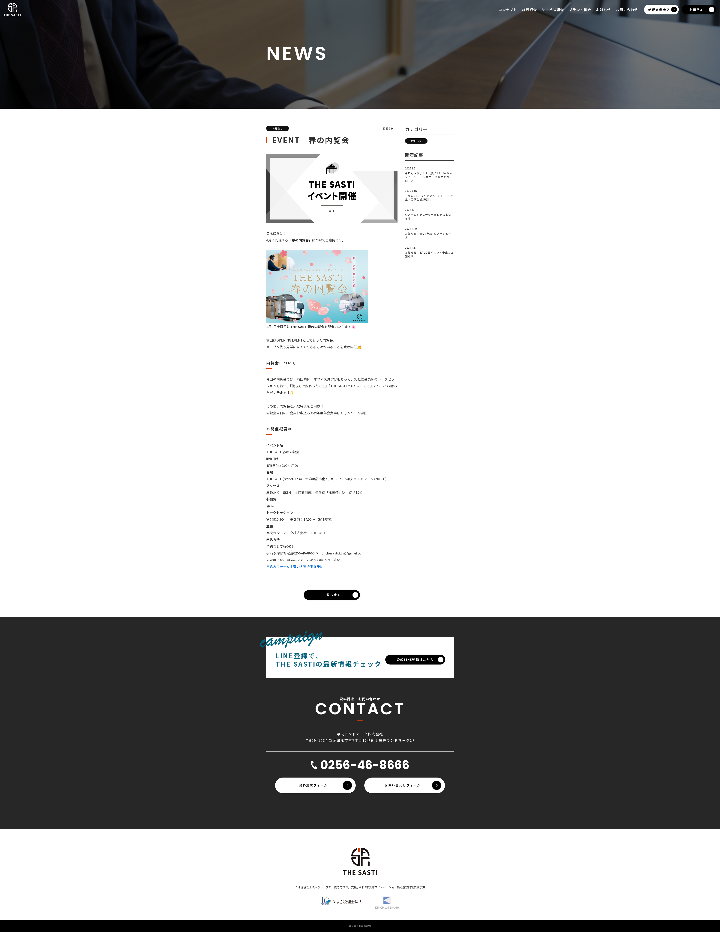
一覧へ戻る (332, 595)
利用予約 (696, 9)
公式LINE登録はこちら (415, 659)
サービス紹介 (553, 9)
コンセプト (508, 9)
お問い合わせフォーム (403, 785)
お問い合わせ (627, 9)
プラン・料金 (580, 9)
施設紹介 (529, 9)
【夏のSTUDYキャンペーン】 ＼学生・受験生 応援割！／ (429, 197)
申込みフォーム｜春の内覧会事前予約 (294, 566)
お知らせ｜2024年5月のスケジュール (428, 235)
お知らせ (603, 9)
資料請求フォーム (313, 785)
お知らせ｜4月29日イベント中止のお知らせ (429, 254)
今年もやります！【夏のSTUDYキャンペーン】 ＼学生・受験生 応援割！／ (428, 177)
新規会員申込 (659, 9)
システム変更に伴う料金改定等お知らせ (428, 216)
